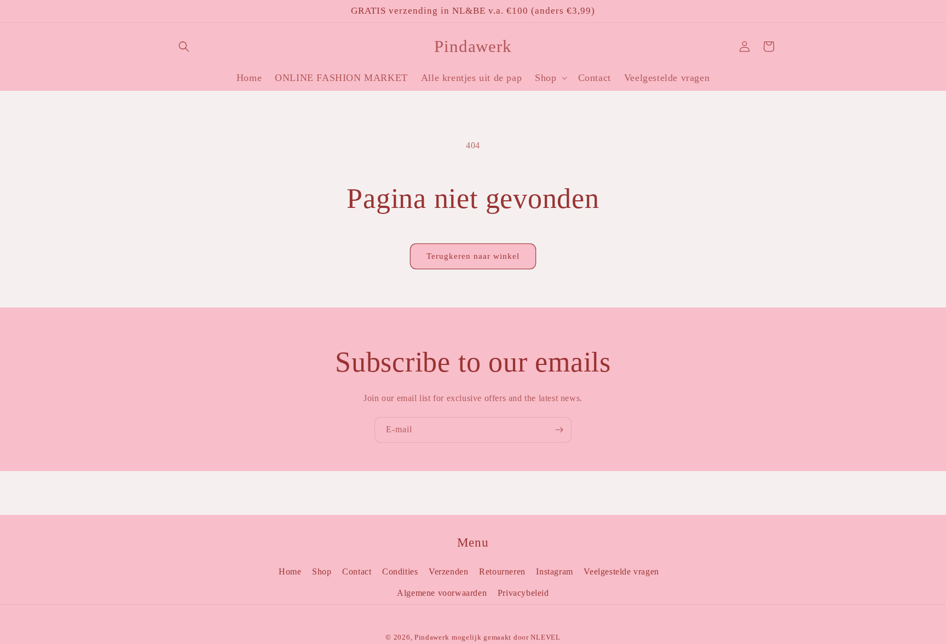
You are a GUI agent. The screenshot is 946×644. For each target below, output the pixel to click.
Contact (356, 571)
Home (290, 571)
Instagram (554, 571)
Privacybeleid (523, 592)
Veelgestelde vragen (621, 571)
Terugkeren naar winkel (473, 256)
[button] (184, 46)
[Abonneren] (559, 430)
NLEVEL (545, 637)
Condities (400, 571)
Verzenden (448, 571)
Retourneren (502, 571)
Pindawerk (431, 637)
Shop (321, 571)
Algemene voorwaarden (442, 592)
